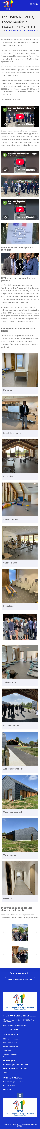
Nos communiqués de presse (13, 1082)
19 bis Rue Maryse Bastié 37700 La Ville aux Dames (18, 1021)
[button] (20, 185)
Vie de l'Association (10, 1047)
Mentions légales (9, 1061)
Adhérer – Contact (10, 1054)
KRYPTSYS (20, 1126)
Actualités (7, 1051)
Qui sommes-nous (10, 1043)
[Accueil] (2, 30)
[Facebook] (20, 1095)
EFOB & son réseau (10, 1039)
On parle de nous (9, 1086)
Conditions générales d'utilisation (15, 1065)
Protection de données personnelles (15, 1068)
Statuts (5, 1072)
